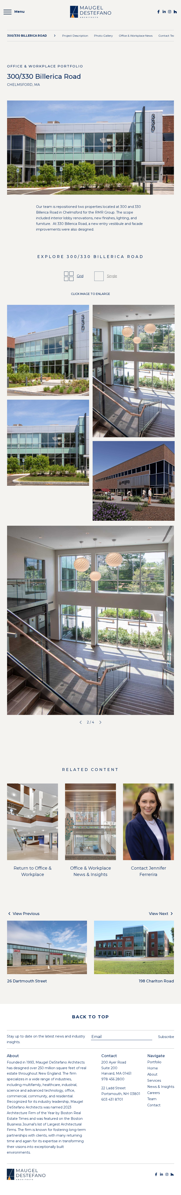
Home (152, 1068)
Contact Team (168, 35)
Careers (153, 1093)
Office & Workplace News (135, 35)
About (152, 1074)
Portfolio (154, 1062)
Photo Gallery (103, 35)
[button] (81, 722)
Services (154, 1080)
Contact (153, 1105)
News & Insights (160, 1087)
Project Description (75, 35)
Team (151, 1099)
